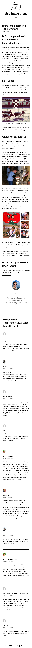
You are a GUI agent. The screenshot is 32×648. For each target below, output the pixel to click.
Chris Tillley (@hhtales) (10, 456)
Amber (4, 366)
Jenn (4, 339)
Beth (4, 534)
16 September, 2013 (8, 628)
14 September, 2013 (8, 341)
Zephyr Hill (6, 495)
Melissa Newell (7, 626)
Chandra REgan (7, 396)
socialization (6, 76)
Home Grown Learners (23, 270)
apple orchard (18, 251)
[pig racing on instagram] (16, 121)
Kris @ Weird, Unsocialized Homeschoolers (15, 593)
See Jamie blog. (16, 13)
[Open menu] (16, 18)
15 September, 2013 (8, 458)
